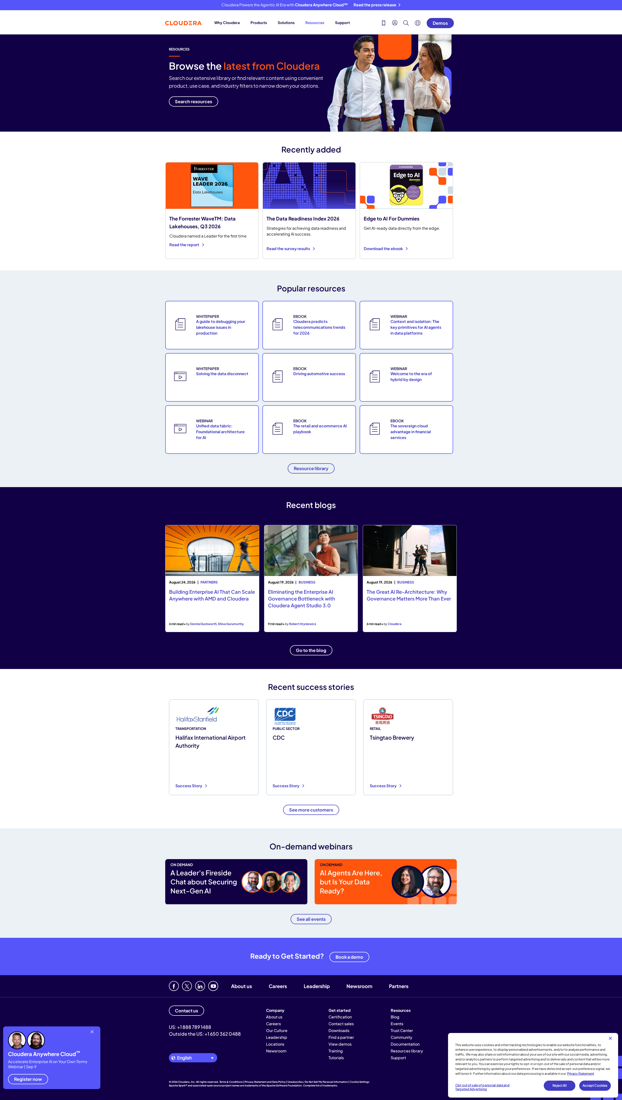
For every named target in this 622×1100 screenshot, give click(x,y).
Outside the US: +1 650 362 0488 (205, 1034)
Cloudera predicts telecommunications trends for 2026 (319, 327)
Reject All (559, 1086)
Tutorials (336, 1057)
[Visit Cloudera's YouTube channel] (213, 986)
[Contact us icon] (383, 23)
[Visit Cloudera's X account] (187, 986)
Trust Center (402, 1030)
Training (335, 1050)
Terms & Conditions (231, 1081)
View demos (340, 1044)
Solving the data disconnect (222, 373)
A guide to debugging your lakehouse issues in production (220, 327)
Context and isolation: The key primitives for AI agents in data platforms (415, 327)
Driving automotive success (319, 373)
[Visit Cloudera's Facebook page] (174, 986)
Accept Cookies (595, 1086)
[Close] (610, 1038)
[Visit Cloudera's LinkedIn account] (200, 986)
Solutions (286, 22)
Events (397, 1023)
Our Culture (276, 1030)
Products (259, 22)
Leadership (317, 986)
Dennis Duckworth (203, 624)
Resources (314, 22)
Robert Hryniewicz (302, 624)
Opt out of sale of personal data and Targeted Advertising (482, 1087)
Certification (340, 1016)
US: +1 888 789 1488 (190, 1027)
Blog (395, 1016)
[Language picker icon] (418, 24)
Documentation (405, 1044)
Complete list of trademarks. (320, 1085)
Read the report (184, 244)
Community (401, 1037)
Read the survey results (289, 248)
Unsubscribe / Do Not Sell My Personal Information (318, 1081)
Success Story (189, 785)
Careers (278, 986)
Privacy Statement (580, 1073)
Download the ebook (384, 248)
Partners (398, 986)
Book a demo (349, 957)
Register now (28, 1079)
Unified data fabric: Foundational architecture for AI (220, 431)
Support (342, 22)
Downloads (338, 1030)
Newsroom (359, 986)
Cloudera (394, 624)
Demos (440, 23)
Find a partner (341, 1037)
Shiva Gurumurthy (231, 624)
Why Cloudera (227, 22)
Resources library (407, 1050)
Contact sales (341, 1023)
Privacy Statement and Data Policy (265, 1081)
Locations (275, 1044)
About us (241, 986)
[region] (533, 1065)
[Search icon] (406, 23)
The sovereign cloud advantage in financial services (410, 431)
